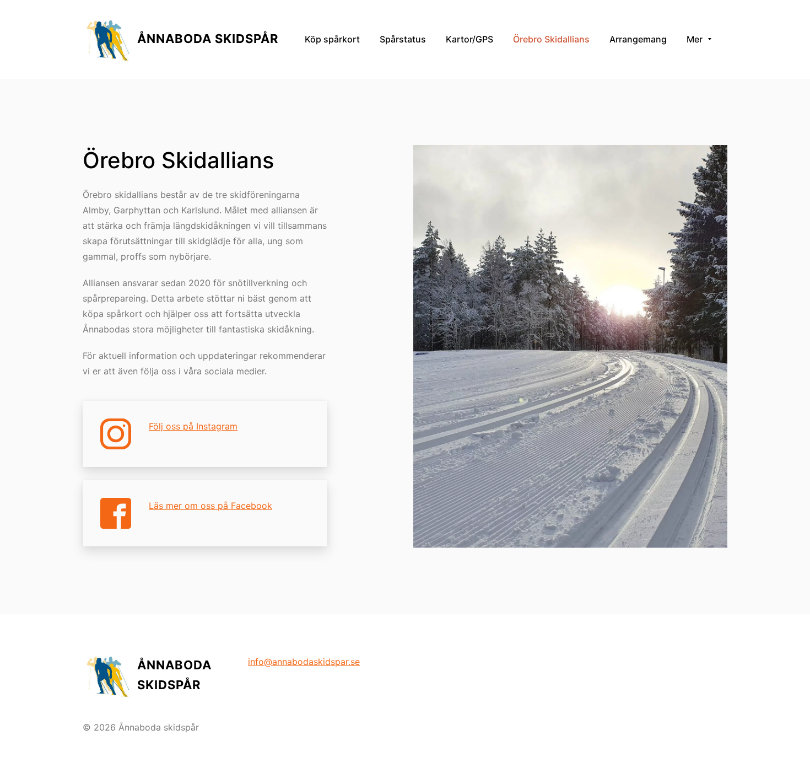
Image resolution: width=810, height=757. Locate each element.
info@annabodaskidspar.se (304, 661)
